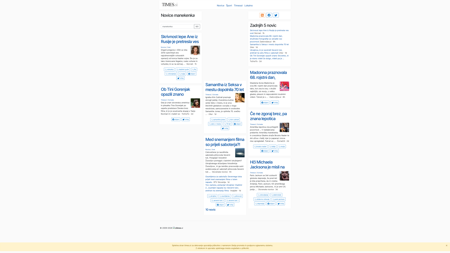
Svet (169, 47)
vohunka (169, 69)
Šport (229, 5)
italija (273, 146)
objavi (192, 74)
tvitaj (181, 78)
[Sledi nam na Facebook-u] (269, 15)
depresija (260, 204)
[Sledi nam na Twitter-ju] (276, 15)
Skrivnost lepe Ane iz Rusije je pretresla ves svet (180, 41)
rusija (183, 74)
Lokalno (248, 5)
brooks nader (261, 146)
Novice (220, 5)
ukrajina (213, 196)
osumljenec (225, 196)
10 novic (210, 209)
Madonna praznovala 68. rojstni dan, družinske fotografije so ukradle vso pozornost (266, 39)
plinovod (238, 196)
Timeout (238, 5)
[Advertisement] (225, 27)
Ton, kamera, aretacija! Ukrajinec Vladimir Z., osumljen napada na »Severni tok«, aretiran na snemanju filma (223, 188)
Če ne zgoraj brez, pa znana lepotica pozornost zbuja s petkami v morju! (268, 121)
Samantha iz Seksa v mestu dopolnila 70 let (269, 44)
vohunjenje (171, 74)
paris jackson (279, 199)
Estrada (215, 94)
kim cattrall (234, 120)
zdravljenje (263, 195)
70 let (228, 124)
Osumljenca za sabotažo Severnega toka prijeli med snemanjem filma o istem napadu (223, 179)
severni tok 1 (233, 200)
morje (282, 146)
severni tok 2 (218, 200)
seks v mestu (216, 124)
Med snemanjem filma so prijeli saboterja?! (224, 142)
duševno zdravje (262, 199)
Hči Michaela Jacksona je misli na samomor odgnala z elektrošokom (267, 169)
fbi (195, 69)
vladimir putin (183, 69)
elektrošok (277, 195)
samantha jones (219, 120)
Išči (197, 26)
